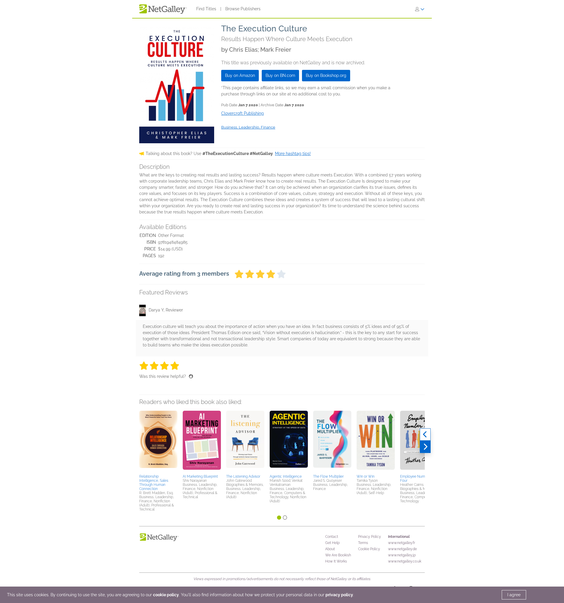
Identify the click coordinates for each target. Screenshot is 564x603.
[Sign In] (419, 9)
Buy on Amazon (240, 75)
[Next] (425, 447)
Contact (331, 537)
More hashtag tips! (293, 153)
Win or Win (366, 476)
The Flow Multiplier (328, 476)
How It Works (336, 561)
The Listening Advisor (243, 476)
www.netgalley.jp (402, 555)
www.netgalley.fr (401, 543)
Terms (363, 543)
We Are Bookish (338, 555)
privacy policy (339, 594)
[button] (158, 441)
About (330, 549)
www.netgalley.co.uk (404, 561)
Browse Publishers (243, 8)
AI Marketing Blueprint (200, 476)
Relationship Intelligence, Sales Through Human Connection (153, 482)
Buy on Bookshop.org (326, 75)
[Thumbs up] (191, 376)
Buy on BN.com (280, 75)
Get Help (332, 543)
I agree (514, 594)
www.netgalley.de (402, 549)
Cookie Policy (369, 549)
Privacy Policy (369, 537)
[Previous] (425, 434)
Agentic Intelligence (286, 476)
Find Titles (206, 8)
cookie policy (166, 594)
